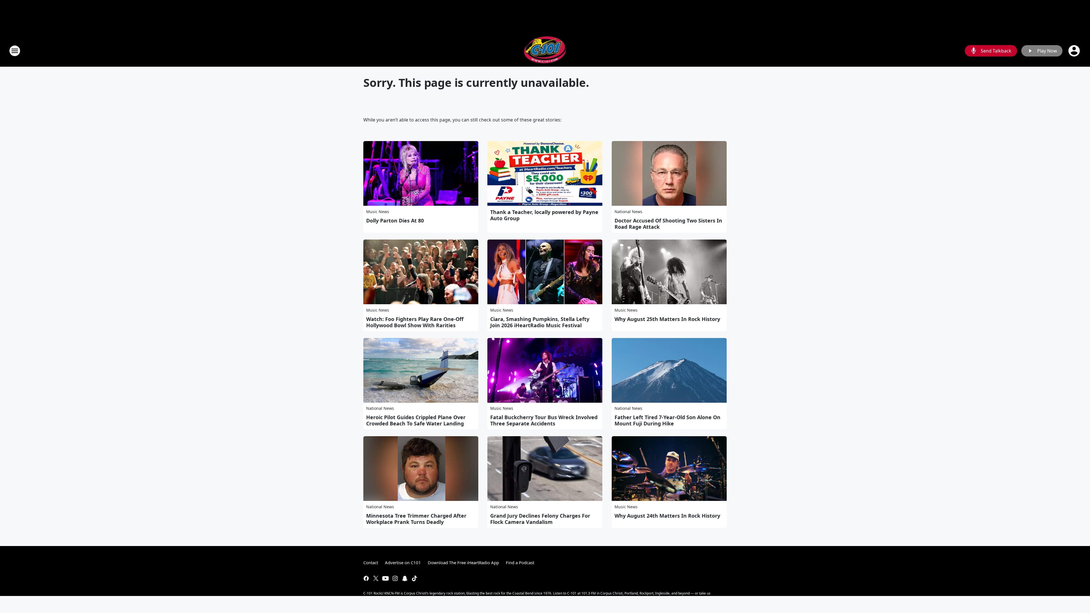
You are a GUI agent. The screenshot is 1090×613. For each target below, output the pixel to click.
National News (628, 211)
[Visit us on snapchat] (404, 578)
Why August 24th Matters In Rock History (667, 516)
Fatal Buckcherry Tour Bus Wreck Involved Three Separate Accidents (544, 420)
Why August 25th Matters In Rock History (667, 319)
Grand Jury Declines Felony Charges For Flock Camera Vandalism (540, 519)
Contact (370, 562)
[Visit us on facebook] (366, 578)
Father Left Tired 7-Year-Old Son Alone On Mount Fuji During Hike (667, 420)
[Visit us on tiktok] (414, 578)
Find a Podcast (520, 562)
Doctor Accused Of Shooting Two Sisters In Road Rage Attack (668, 223)
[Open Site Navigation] (14, 50)
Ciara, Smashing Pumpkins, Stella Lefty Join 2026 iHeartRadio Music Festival (539, 322)
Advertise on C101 (403, 562)
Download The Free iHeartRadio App (463, 562)
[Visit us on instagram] (395, 578)
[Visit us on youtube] (385, 578)
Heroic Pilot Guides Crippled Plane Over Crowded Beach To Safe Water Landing (416, 420)
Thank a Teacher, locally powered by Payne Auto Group (544, 215)
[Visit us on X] (375, 578)
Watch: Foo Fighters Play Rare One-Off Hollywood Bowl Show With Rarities (415, 322)
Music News (377, 211)
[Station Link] (545, 51)
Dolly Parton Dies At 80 (395, 220)
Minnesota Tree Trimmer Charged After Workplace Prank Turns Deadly (416, 519)
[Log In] (1074, 50)
